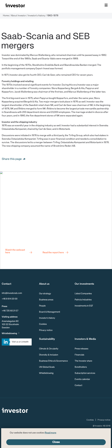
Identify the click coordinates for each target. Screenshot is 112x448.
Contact (78, 385)
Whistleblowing (9, 333)
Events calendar (82, 379)
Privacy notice (45, 330)
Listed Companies (83, 294)
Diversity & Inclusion (48, 355)
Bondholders (81, 367)
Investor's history (47, 318)
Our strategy (45, 294)
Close (56, 442)
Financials (79, 355)
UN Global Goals (47, 367)
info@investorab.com (12, 293)
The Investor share (83, 361)
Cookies (43, 324)
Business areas (46, 300)
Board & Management (49, 312)
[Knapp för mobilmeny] (106, 5)
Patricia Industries (83, 300)
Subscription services (85, 373)
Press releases (81, 349)
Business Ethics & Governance (53, 361)
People (42, 306)
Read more (50, 433)
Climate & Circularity (48, 349)
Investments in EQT (84, 306)
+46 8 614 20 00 (9, 299)
